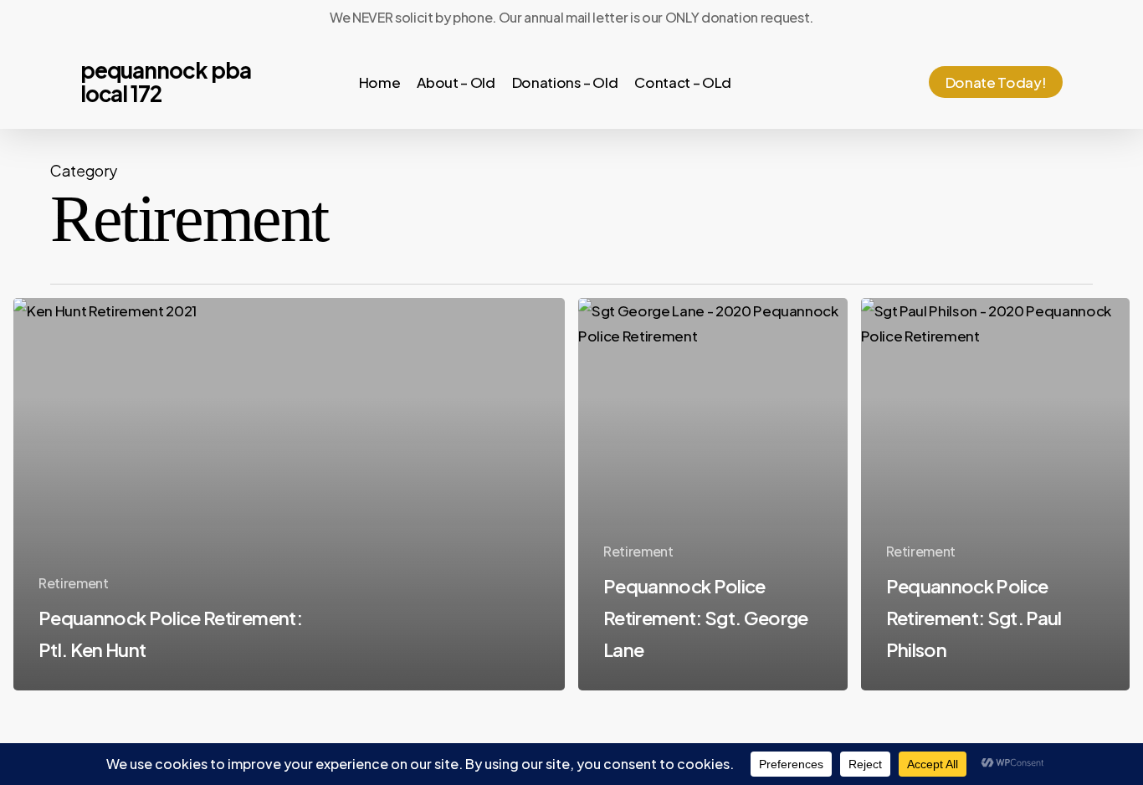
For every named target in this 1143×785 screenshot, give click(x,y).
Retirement (73, 583)
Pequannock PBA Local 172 (165, 82)
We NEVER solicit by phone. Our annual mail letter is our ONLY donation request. (571, 17)
